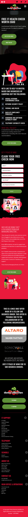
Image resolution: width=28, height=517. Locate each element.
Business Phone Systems (6, 446)
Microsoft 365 (4, 428)
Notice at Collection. (5, 471)
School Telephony (5, 448)
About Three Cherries (5, 463)
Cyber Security (4, 431)
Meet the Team (4, 465)
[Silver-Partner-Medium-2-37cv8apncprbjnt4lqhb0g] (14, 327)
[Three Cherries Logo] (13, 387)
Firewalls (3, 433)
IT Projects (3, 423)
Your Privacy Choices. (5, 470)
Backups (3, 434)
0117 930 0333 (4, 478)
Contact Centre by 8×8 (6, 443)
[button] (14, 99)
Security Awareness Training (7, 436)
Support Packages (5, 422)
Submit (11, 191)
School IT (3, 426)
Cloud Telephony (4, 445)
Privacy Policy (4, 468)
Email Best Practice (5, 430)
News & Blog (4, 466)
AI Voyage (3, 420)
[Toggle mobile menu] (25, 6)
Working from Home (5, 425)
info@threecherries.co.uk (6, 480)
